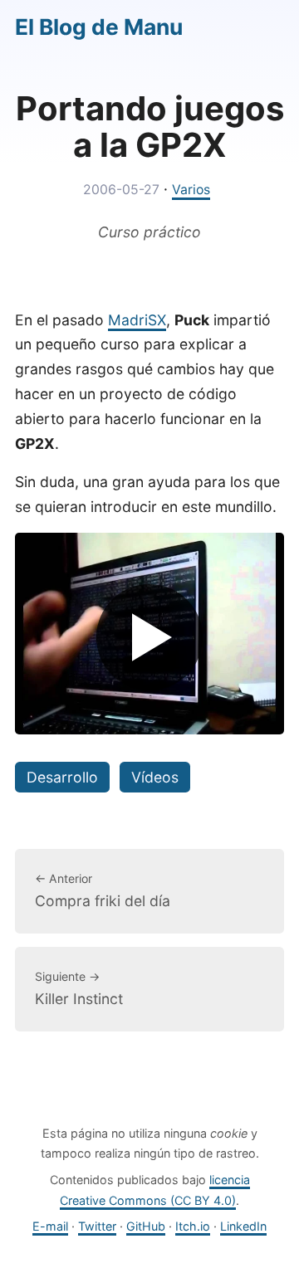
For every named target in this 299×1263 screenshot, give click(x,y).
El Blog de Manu (99, 26)
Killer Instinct (79, 988)
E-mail (50, 1226)
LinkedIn (243, 1226)
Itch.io (192, 1226)
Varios (191, 189)
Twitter (97, 1226)
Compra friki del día (102, 890)
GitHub (145, 1226)
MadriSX (137, 320)
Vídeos (155, 777)
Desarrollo (62, 777)
